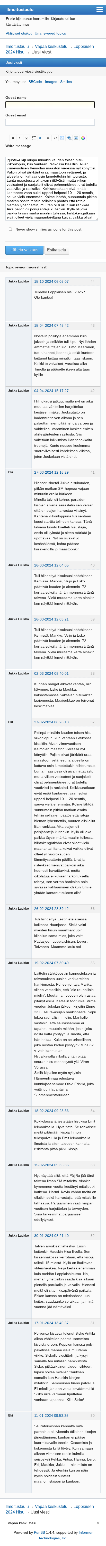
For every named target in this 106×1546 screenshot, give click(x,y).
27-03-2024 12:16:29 (51, 472)
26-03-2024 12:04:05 (51, 565)
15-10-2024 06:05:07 (51, 281)
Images (51, 82)
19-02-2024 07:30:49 (51, 963)
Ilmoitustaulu (19, 9)
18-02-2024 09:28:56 (51, 1111)
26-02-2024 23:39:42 (51, 909)
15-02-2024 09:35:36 (51, 1165)
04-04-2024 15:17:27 (51, 391)
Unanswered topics (50, 33)
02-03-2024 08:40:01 (51, 673)
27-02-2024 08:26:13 (51, 722)
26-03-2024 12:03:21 (51, 619)
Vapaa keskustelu (51, 46)
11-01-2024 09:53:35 (51, 1415)
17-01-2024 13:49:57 (51, 1323)
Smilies (66, 82)
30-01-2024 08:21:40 (51, 1236)
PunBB (39, 1532)
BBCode (35, 82)
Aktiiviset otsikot (19, 33)
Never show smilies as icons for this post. (48, 229)
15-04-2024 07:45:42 (51, 325)
